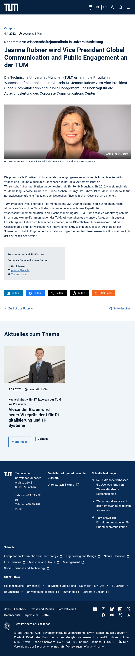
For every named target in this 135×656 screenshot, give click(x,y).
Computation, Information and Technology (31, 556)
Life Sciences (13, 562)
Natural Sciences (115, 556)
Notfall (45, 615)
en (105, 7)
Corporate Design (93, 592)
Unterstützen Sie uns (61, 484)
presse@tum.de (20, 270)
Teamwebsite (19, 274)
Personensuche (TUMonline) (22, 586)
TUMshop (69, 592)
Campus (9, 28)
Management (72, 562)
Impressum (31, 615)
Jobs (7, 609)
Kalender (85, 586)
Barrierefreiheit (66, 609)
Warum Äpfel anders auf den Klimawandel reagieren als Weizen (113, 506)
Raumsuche (12, 592)
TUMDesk (118, 586)
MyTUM (99, 586)
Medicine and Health (42, 562)
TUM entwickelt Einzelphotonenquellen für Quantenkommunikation (113, 522)
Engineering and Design (81, 556)
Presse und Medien (42, 609)
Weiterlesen (20, 441)
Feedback (20, 609)
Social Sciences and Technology (25, 568)
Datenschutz (12, 615)
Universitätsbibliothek (41, 592)
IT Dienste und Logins (62, 586)
